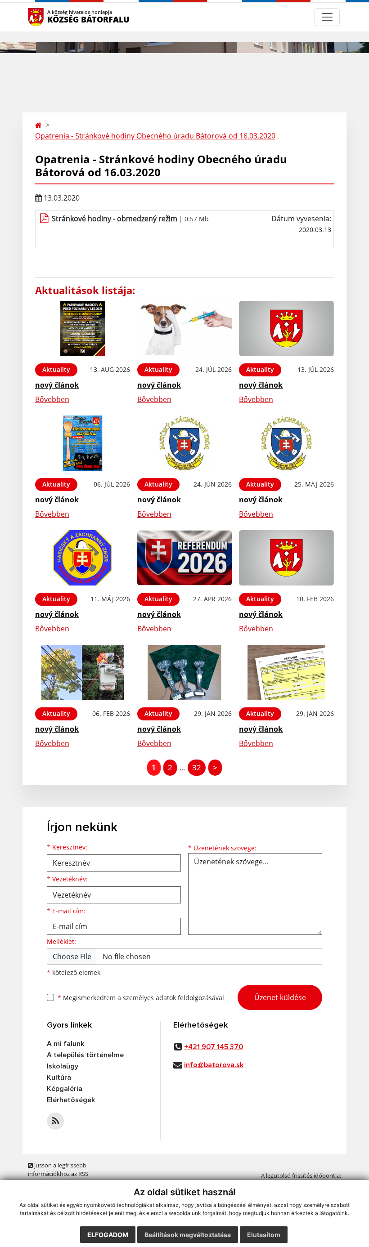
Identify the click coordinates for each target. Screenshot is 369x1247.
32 (196, 767)
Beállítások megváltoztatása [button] (187, 1234)
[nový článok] (82, 328)
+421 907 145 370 (213, 1046)
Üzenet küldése (280, 997)
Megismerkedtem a (141, 997)
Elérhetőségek (71, 1100)
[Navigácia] (327, 17)
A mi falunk (65, 1043)
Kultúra (59, 1077)
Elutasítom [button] (263, 1234)
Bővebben (52, 399)
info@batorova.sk (213, 1064)
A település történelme (85, 1055)
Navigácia (49, 17)
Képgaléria (64, 1088)
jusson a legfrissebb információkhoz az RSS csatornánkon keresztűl (59, 1174)
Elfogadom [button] (107, 1234)
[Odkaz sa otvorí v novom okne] (55, 1121)
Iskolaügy (62, 1066)
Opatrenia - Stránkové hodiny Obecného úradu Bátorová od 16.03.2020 (155, 136)
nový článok (57, 385)
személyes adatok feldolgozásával (173, 997)
